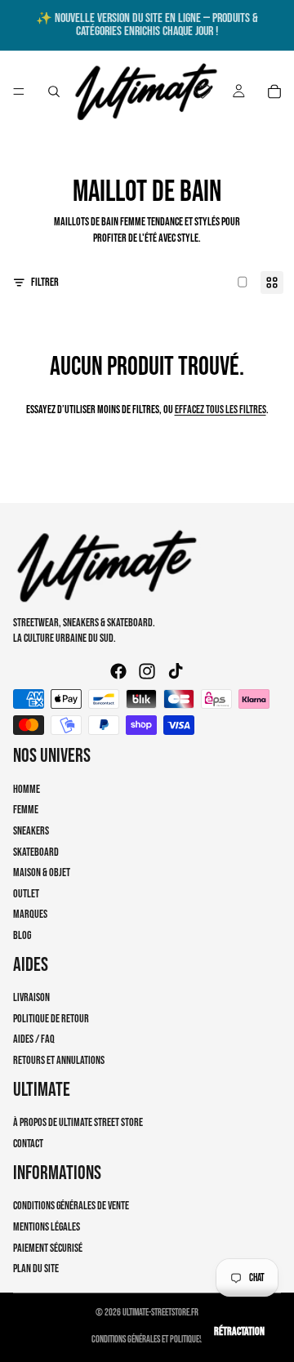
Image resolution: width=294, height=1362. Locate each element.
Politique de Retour (51, 1018)
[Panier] (274, 91)
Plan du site (36, 1268)
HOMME (26, 788)
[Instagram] (147, 671)
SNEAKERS (31, 830)
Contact (28, 1144)
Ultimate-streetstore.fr (160, 1312)
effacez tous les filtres (220, 409)
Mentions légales (46, 1227)
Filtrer (45, 282)
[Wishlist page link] (202, 91)
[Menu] (19, 91)
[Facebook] (118, 671)
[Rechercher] (54, 91)
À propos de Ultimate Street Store (78, 1122)
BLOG (22, 934)
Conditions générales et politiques (147, 1339)
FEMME (25, 810)
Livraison (31, 997)
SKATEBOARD (36, 851)
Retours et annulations (59, 1060)
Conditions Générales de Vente (71, 1206)
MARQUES (30, 914)
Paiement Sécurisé (47, 1247)
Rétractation (239, 1331)
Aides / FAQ (34, 1039)
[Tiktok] (175, 671)
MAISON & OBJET (41, 872)
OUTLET (26, 893)
